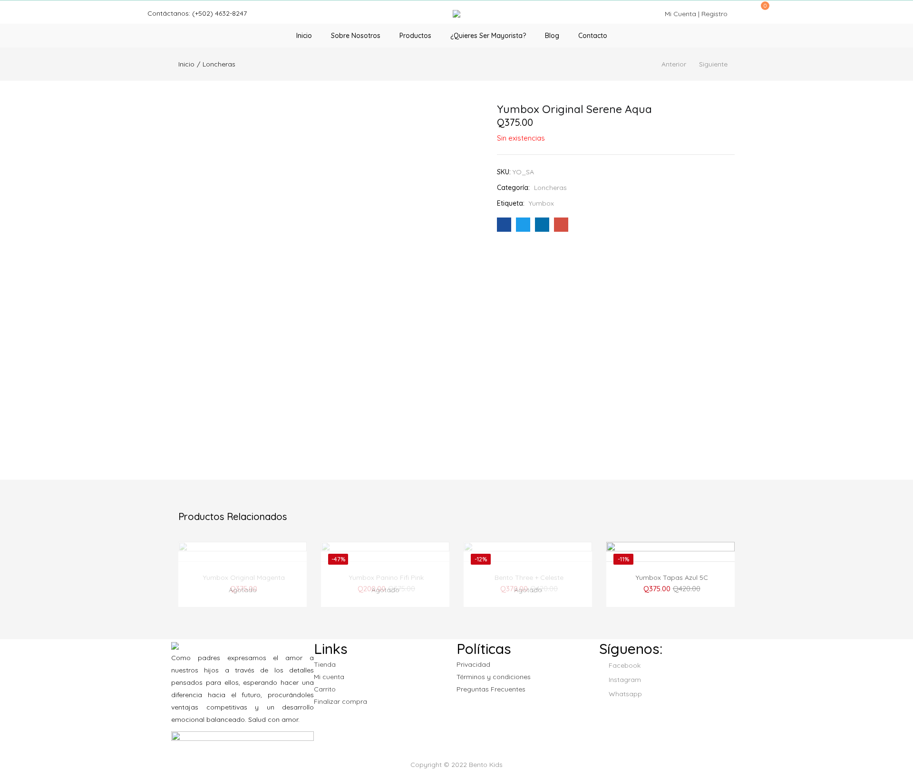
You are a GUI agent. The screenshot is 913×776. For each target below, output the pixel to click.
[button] (762, 10)
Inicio (304, 35)
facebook (624, 665)
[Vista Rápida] (233, 555)
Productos (415, 35)
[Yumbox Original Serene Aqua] (504, 225)
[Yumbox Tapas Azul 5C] (670, 589)
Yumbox (541, 203)
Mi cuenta (329, 676)
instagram (624, 679)
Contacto (592, 35)
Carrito (325, 689)
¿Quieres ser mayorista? (488, 35)
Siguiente (713, 64)
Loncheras (219, 64)
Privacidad (473, 664)
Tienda (325, 664)
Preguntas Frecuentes (490, 689)
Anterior (673, 64)
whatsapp (624, 694)
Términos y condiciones (493, 676)
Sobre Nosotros (355, 35)
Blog (552, 35)
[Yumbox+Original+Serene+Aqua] (523, 225)
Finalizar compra (340, 701)
